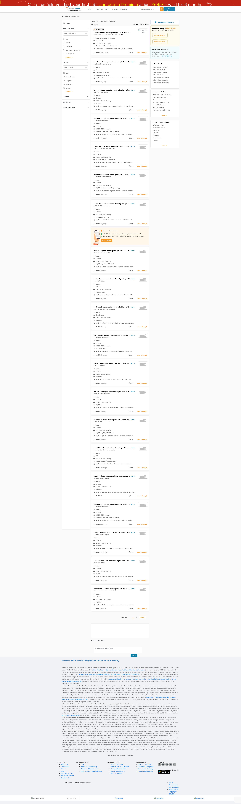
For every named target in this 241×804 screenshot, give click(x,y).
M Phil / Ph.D (70, 54)
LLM (67, 39)
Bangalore (69, 84)
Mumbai (68, 88)
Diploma (69, 46)
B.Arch (68, 43)
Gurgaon (69, 81)
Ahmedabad (70, 77)
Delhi (67, 73)
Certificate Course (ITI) (74, 50)
